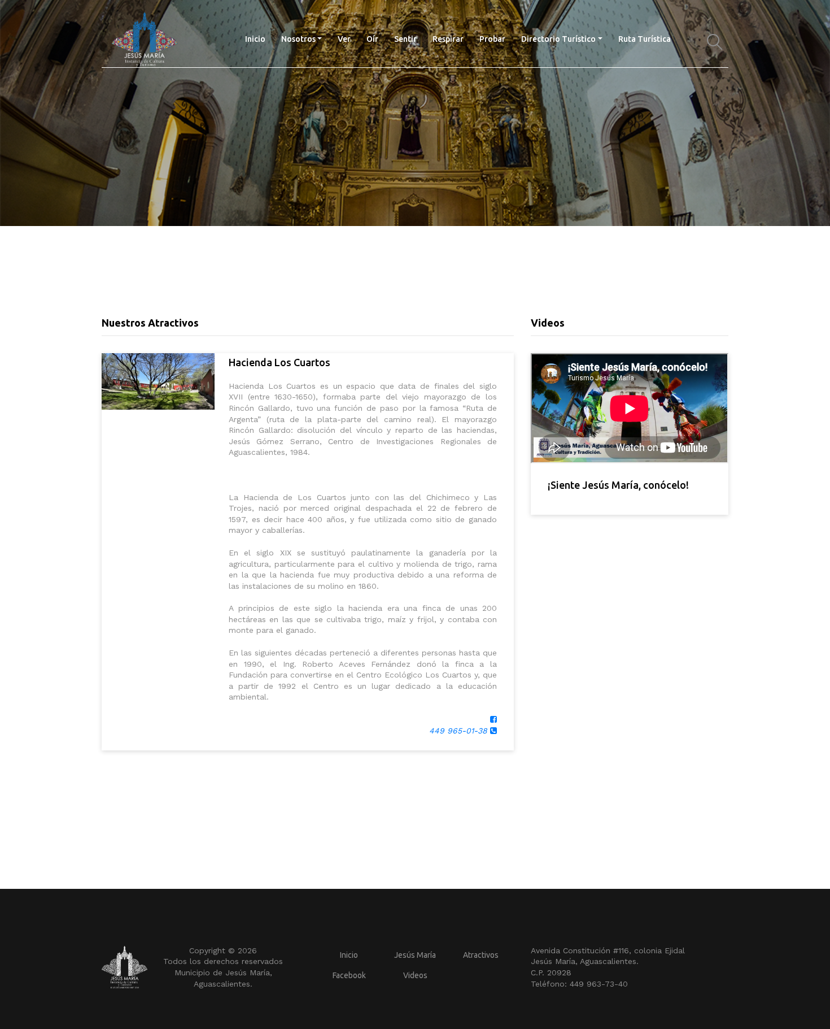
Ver (344, 39)
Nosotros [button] (298, 39)
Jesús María (415, 954)
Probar (492, 39)
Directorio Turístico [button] (558, 39)
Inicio (259, 39)
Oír (372, 39)
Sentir (405, 39)
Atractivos (481, 954)
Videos (415, 975)
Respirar (448, 39)
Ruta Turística (644, 39)
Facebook (349, 975)
